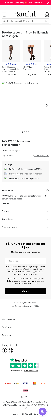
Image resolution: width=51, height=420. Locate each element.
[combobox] (23, 21)
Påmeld (25, 291)
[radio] (6, 64)
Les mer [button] (5, 203)
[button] (48, 3)
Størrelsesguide (9, 227)
